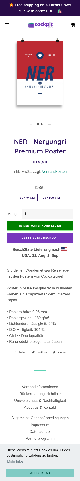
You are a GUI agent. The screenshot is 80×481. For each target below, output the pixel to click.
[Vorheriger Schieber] (31, 124)
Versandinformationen (40, 387)
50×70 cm (27, 197)
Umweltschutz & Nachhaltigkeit (40, 400)
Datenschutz (40, 431)
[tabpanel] (40, 73)
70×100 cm (51, 197)
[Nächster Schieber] (49, 124)
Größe (40, 188)
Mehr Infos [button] (15, 461)
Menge (12, 214)
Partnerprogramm (40, 438)
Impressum (40, 425)
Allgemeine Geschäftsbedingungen (40, 418)
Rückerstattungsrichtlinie (40, 394)
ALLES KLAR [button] (40, 473)
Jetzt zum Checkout (40, 237)
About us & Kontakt (40, 407)
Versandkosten (54, 171)
